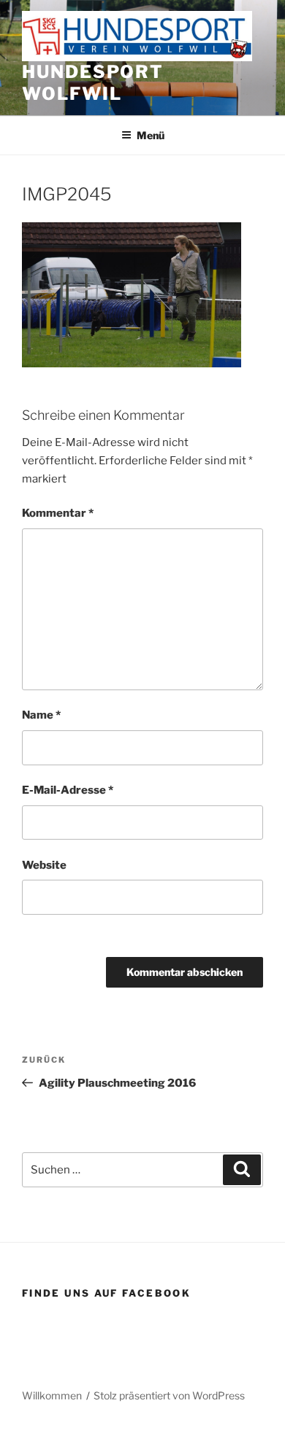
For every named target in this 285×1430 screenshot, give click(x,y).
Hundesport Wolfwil (93, 82)
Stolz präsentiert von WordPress (169, 1395)
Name (41, 715)
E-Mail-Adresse (67, 790)
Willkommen (52, 1395)
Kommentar (58, 513)
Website (44, 865)
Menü (150, 135)
